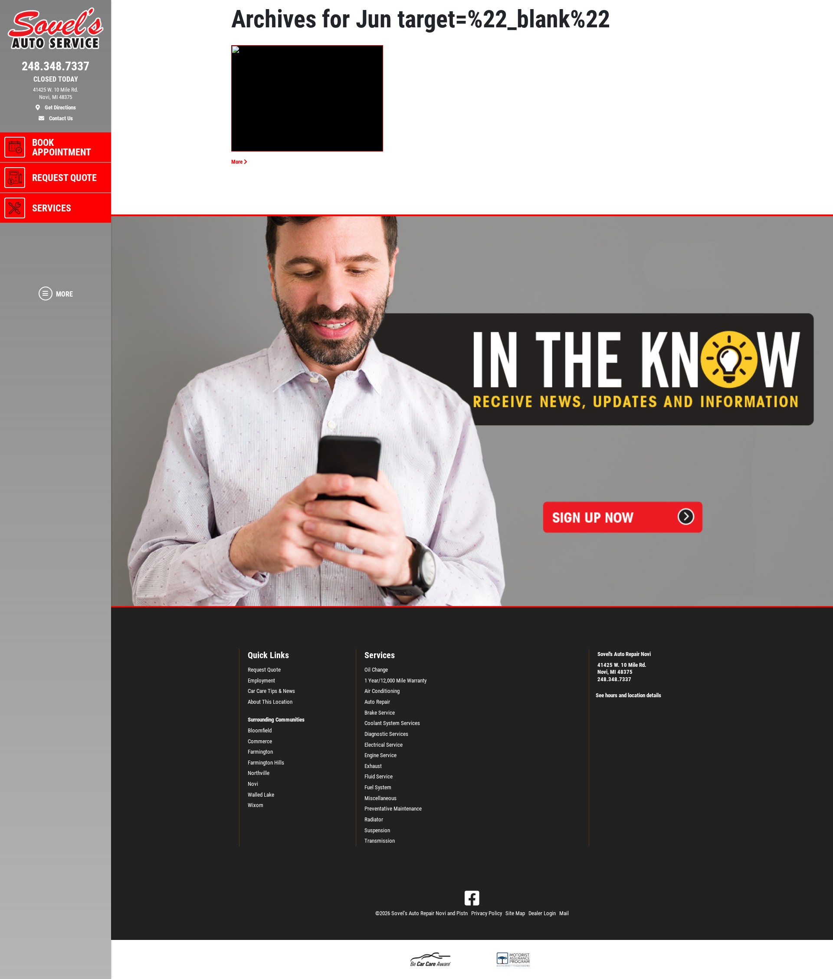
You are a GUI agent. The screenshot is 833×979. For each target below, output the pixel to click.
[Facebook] (472, 898)
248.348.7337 (614, 679)
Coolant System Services (392, 723)
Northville (258, 773)
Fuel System (377, 787)
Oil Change (376, 669)
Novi (253, 784)
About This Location (270, 702)
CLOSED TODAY (55, 79)
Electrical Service (383, 745)
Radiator (373, 819)
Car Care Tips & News (271, 691)
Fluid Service (378, 776)
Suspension (377, 830)
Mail (564, 913)
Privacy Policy (486, 913)
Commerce (260, 741)
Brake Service (379, 712)
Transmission (379, 840)
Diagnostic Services (386, 734)
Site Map (515, 913)
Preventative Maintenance (393, 808)
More (237, 161)
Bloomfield (260, 730)
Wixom (255, 805)
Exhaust (373, 766)
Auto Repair (377, 702)
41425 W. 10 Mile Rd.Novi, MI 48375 (621, 669)
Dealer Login (542, 913)
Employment (261, 680)
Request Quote (264, 669)
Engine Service (380, 755)
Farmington (260, 751)
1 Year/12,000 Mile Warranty (395, 680)
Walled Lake (261, 794)
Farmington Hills (266, 762)
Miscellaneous (380, 798)
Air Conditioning (382, 691)
